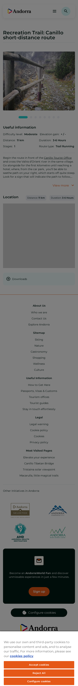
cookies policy (21, 656)
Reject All (39, 672)
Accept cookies (39, 664)
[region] (39, 658)
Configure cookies (39, 681)
